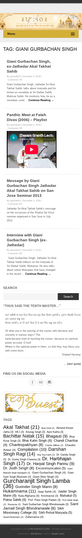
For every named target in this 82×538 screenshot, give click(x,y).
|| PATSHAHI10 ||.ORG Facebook (32, 382)
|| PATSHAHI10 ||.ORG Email (49, 382)
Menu (11, 33)
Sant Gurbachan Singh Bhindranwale (45, 504)
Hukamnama (19, 491)
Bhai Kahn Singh (37, 440)
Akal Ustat (48, 428)
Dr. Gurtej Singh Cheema (24, 459)
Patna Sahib (14, 500)
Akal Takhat (21, 427)
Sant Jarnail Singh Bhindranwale (40, 506)
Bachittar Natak (23, 436)
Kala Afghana (28, 495)
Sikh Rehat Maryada (55, 512)
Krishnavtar (49, 495)
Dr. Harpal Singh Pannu (50, 463)
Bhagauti (57, 436)
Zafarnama (34, 516)
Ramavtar (14, 504)
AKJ (19, 431)
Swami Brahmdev (13, 517)
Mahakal (68, 495)
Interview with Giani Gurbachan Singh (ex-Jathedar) (27, 240)
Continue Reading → (41, 100)
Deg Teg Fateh (46, 455)
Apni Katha (55, 431)
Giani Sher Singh (46, 476)
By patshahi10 (13, 76)
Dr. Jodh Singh (18, 468)
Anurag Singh (35, 431)
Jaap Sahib (47, 491)
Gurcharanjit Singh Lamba (36, 483)
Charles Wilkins (54, 445)
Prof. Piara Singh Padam (44, 499)
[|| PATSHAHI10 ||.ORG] (41, 21)
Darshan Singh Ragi (34, 452)
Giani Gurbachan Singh (49, 472)
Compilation (32, 449)
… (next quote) (72, 363)
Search (68, 296)
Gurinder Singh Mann (36, 487)
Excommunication (51, 468)
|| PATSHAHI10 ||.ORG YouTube (41, 382)
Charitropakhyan (26, 445)
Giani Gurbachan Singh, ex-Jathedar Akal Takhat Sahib (29, 66)
